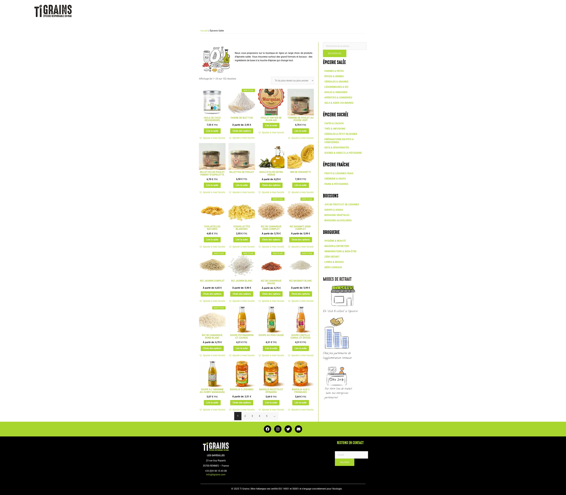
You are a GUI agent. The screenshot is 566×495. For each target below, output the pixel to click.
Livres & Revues (334, 262)
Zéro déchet (332, 256)
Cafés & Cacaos (334, 123)
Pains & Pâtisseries (336, 184)
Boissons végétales (336, 215)
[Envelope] (298, 429)
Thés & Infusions (334, 128)
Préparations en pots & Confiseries (339, 141)
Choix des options (242, 131)
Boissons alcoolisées (338, 220)
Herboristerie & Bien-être (340, 251)
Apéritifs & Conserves (338, 97)
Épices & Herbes (334, 76)
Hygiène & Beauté (335, 240)
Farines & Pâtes (334, 71)
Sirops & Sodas (333, 209)
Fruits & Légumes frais (338, 173)
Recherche (334, 53)
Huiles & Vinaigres (335, 92)
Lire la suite (212, 131)
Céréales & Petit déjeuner (340, 134)
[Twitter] (288, 429)
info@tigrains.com (215, 474)
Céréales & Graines (336, 81)
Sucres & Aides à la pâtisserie (343, 152)
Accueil (204, 30)
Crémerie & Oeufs (335, 178)
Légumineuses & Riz (336, 87)
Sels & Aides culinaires (338, 102)
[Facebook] (267, 429)
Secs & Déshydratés (336, 147)
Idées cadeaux (333, 267)
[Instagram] (278, 429)
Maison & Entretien (336, 246)
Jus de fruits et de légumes (341, 204)
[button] (212, 138)
